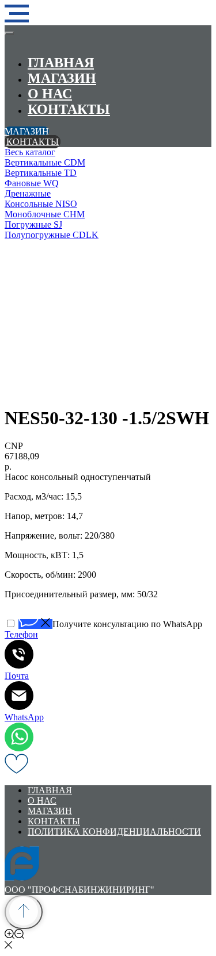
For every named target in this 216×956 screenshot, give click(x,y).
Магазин (62, 78)
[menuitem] (108, 152)
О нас (50, 93)
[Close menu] (9, 33)
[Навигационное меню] (17, 14)
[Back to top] (24, 912)
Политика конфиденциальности (114, 831)
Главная (61, 62)
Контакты (69, 109)
